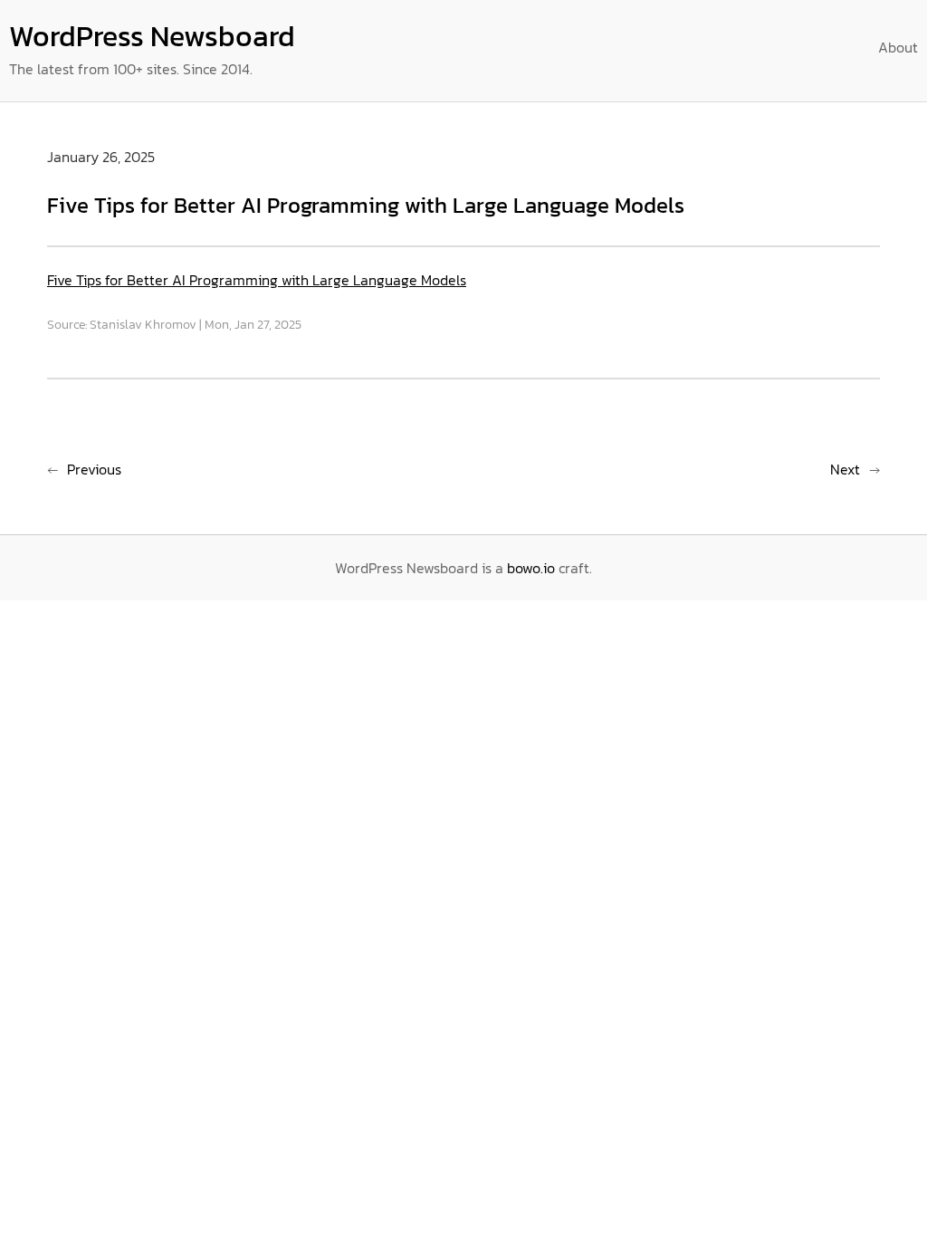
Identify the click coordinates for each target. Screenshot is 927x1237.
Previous (94, 469)
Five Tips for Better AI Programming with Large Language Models (256, 280)
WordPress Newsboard (152, 36)
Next (845, 469)
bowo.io (531, 568)
